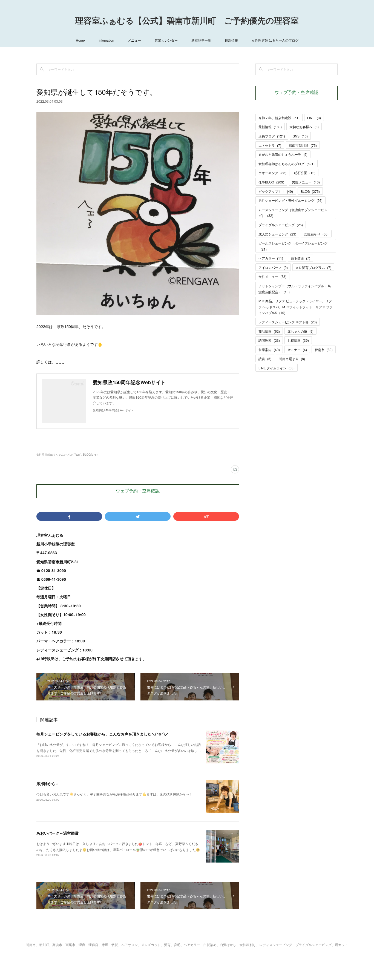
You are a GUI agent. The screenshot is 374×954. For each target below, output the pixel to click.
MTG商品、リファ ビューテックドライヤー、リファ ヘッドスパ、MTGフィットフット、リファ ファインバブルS (295, 306)
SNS (300, 136)
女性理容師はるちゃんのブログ (286, 163)
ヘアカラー (270, 258)
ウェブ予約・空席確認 (138, 491)
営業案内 (269, 349)
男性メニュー (306, 182)
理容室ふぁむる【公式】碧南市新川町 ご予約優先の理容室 (187, 21)
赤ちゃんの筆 (300, 331)
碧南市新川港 (303, 145)
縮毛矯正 (300, 258)
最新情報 (231, 40)
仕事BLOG (271, 182)
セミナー (297, 349)
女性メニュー (272, 276)
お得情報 (298, 340)
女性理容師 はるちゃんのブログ (275, 40)
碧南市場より (292, 358)
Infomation (106, 40)
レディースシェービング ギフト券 (287, 322)
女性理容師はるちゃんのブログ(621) (58, 454)
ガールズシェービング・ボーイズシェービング (292, 246)
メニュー (134, 40)
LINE (314, 117)
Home (80, 40)
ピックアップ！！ (275, 191)
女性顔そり (316, 234)
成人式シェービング (277, 234)
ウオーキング (272, 172)
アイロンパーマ (273, 267)
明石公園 (304, 172)
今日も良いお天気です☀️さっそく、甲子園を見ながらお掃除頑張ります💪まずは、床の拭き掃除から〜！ (114, 794)
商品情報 (269, 331)
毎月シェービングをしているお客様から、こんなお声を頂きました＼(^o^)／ (102, 734)
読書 (264, 358)
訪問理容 (269, 340)
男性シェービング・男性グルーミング (290, 200)
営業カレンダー (166, 40)
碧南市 (324, 349)
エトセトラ (269, 145)
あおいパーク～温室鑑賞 (57, 833)
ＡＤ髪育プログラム (313, 267)
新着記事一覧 (201, 40)
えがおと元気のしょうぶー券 (282, 154)
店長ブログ (271, 136)
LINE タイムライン (276, 368)
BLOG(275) (90, 454)
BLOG (310, 191)
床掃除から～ (47, 783)
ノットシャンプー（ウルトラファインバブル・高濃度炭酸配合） (294, 288)
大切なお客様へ (304, 126)
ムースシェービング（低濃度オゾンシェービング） (292, 212)
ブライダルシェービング (280, 224)
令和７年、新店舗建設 (279, 117)
